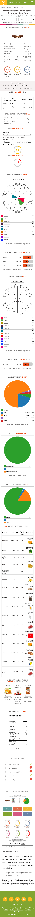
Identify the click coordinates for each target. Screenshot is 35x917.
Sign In (10, 2)
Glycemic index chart (20, 142)
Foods (9, 7)
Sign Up (18, 2)
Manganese (6, 237)
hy (21, 904)
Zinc (5, 231)
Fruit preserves (17, 686)
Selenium (6, 239)
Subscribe (23, 908)
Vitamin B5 (6, 336)
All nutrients (28, 88)
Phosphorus (7, 223)
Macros (14, 88)
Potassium (6, 226)
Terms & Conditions (16, 910)
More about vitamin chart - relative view (17, 368)
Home (3, 7)
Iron (5, 218)
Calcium (6, 216)
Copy (23, 843)
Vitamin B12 (6, 344)
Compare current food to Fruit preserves (18, 700)
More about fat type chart (17, 475)
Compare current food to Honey (8, 697)
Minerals (23, 85)
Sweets (15, 7)
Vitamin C (6, 325)
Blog (25, 2)
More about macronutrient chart (17, 425)
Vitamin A (6, 317)
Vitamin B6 (6, 338)
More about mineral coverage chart (17, 244)
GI (17, 85)
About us (5, 908)
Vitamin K (6, 346)
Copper (5, 234)
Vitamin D (6, 323)
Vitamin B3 (6, 333)
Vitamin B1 (6, 328)
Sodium (5, 229)
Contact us (14, 908)
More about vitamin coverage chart (17, 351)
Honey (8, 685)
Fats (20, 88)
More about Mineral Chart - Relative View (17, 270)
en (14, 904)
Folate (5, 341)
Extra (13, 85)
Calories (6, 85)
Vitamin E (6, 320)
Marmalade (28, 685)
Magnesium (6, 221)
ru (17, 904)
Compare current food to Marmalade (28, 698)
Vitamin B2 (6, 330)
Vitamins (7, 88)
